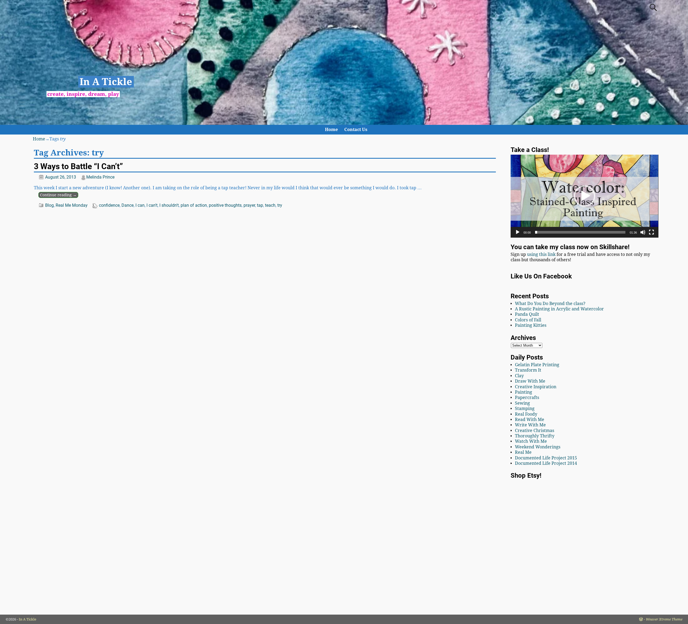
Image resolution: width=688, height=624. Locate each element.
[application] (584, 196)
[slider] (580, 232)
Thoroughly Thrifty (534, 435)
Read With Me (529, 419)
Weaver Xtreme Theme (664, 619)
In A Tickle (106, 82)
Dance (127, 205)
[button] (584, 196)
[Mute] (643, 232)
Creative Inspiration (535, 386)
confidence (109, 205)
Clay (519, 375)
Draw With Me (530, 381)
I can (140, 205)
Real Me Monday (72, 205)
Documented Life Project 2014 (546, 463)
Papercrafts (527, 397)
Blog (49, 205)
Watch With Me (531, 441)
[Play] (517, 232)
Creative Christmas (534, 430)
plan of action (194, 205)
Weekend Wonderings (537, 446)
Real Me (523, 452)
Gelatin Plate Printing (537, 364)
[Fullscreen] (651, 232)
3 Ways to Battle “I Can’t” (78, 166)
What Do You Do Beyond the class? (550, 303)
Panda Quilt (527, 314)
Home (331, 129)
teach (270, 205)
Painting (523, 392)
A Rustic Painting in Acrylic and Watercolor (559, 308)
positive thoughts (225, 205)
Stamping (525, 408)
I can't (151, 205)
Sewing (522, 403)
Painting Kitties (530, 325)
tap (260, 205)
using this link (541, 254)
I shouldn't (169, 205)
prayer (249, 205)
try (279, 205)
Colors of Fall (528, 319)
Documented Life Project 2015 (546, 457)
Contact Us (355, 129)
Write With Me (530, 424)
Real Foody (526, 414)
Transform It (528, 370)
